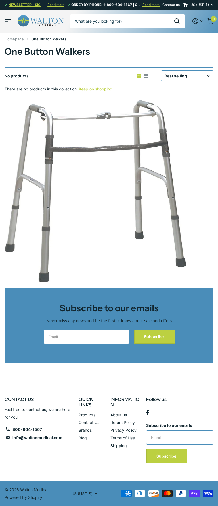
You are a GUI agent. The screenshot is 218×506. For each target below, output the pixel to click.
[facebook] (147, 412)
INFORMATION (124, 402)
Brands (85, 430)
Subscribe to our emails (169, 425)
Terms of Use (122, 437)
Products (87, 414)
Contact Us (89, 422)
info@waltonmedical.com (37, 437)
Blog (83, 437)
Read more (55, 5)
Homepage (14, 39)
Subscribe (154, 336)
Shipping (118, 445)
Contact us (171, 5)
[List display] (146, 76)
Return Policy (122, 422)
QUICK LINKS (86, 402)
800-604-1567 (27, 429)
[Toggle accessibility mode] (185, 5)
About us (118, 414)
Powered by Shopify (23, 497)
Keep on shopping (95, 89)
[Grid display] (139, 76)
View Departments (8, 21)
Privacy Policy (123, 430)
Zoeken (177, 21)
